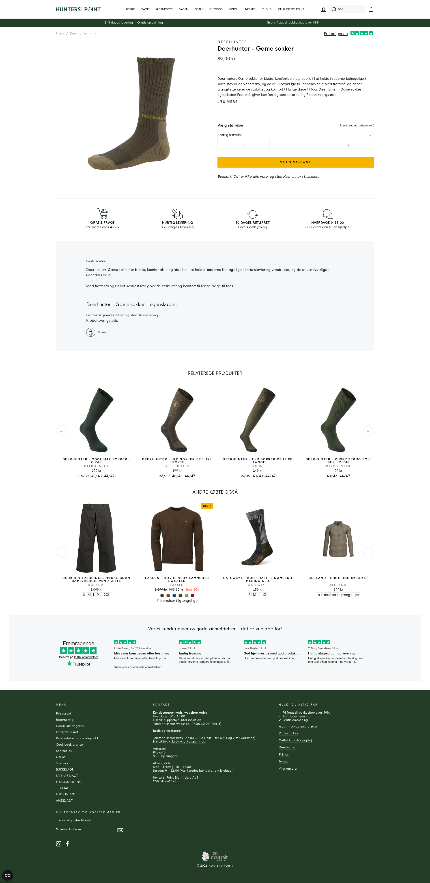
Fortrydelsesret (67, 732)
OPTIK (199, 9)
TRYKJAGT (63, 788)
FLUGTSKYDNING (69, 782)
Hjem (60, 33)
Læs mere (227, 102)
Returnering (64, 720)
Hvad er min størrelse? (357, 125)
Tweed (283, 761)
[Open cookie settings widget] (7, 875)
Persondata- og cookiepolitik (77, 738)
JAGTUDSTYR (164, 9)
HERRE (130, 9)
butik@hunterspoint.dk (188, 741)
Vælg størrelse (230, 125)
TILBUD (266, 9)
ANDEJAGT (64, 801)
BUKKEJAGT (64, 769)
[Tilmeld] (120, 830)
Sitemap (62, 763)
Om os (60, 757)
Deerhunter (79, 33)
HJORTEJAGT (66, 794)
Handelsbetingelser (70, 726)
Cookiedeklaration (69, 745)
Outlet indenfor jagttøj (295, 740)
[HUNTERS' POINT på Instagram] (58, 843)
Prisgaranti (64, 713)
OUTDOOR (216, 9)
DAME (145, 9)
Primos (284, 754)
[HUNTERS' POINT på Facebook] (67, 843)
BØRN (233, 9)
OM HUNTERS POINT (291, 9)
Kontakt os (64, 751)
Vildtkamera (288, 769)
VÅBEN (183, 9)
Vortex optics (288, 733)
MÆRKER (250, 9)
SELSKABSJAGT (67, 776)
